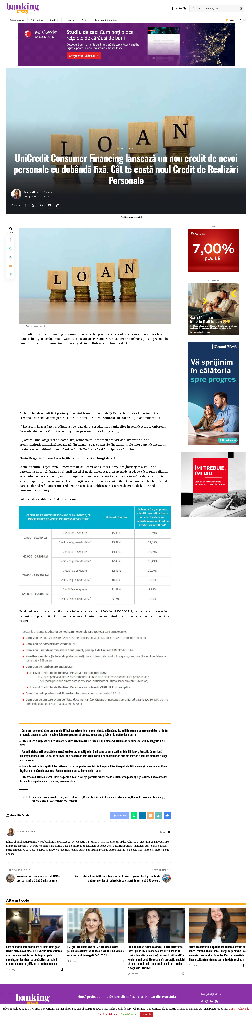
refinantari (76, 797)
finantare (37, 797)
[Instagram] (176, 8)
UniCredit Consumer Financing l (147, 797)
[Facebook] (172, 8)
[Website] (169, 832)
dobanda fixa (123, 797)
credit (45, 801)
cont (61, 797)
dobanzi (73, 801)
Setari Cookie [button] (128, 1014)
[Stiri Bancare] (23, 9)
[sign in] (221, 20)
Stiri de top (127, 148)
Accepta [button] (146, 1014)
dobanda (36, 801)
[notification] (225, 20)
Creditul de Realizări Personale (99, 797)
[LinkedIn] (180, 8)
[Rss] (184, 8)
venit (67, 797)
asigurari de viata (58, 801)
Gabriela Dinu (30, 192)
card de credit (50, 797)
